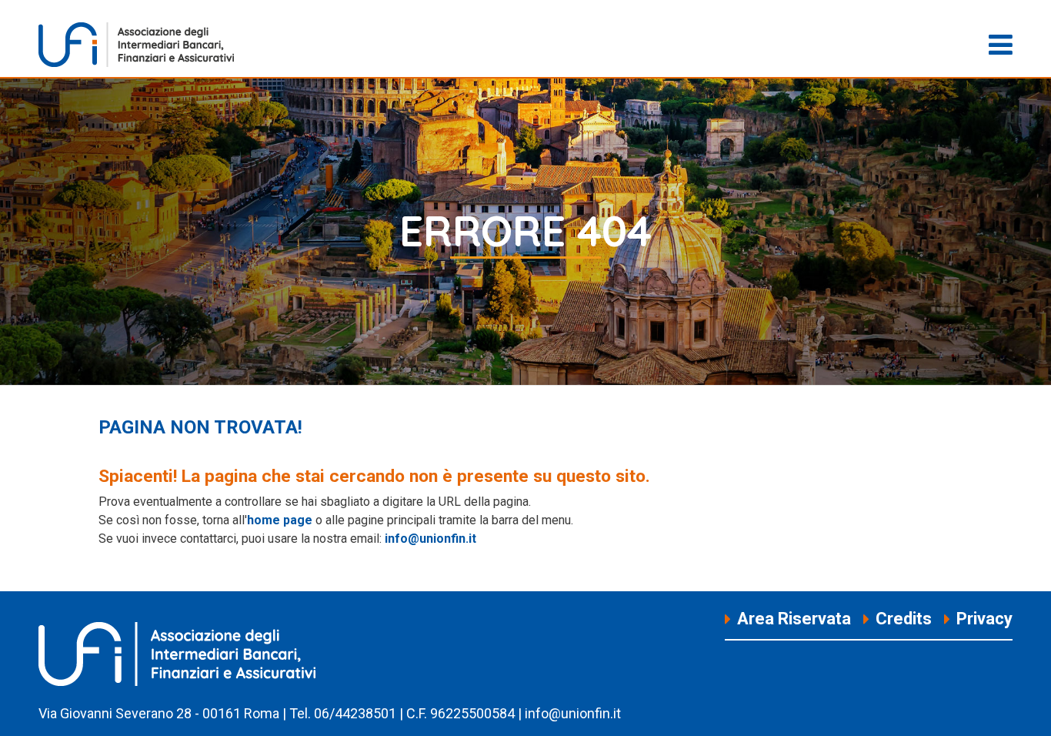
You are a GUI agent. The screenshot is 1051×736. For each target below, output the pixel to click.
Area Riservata (794, 618)
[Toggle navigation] (1001, 45)
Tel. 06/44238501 (342, 713)
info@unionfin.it (430, 538)
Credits (904, 618)
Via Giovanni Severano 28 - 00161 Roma (158, 713)
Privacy (984, 618)
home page (279, 520)
